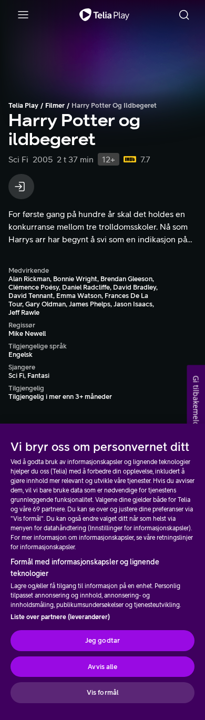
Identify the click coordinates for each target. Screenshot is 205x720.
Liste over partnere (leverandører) (60, 617)
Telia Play (23, 105)
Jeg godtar (102, 640)
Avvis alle (102, 667)
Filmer (55, 105)
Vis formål (102, 692)
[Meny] (23, 14)
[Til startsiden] (104, 14)
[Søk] (184, 14)
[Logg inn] (21, 186)
